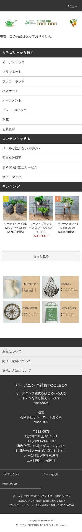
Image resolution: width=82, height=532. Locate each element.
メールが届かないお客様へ (21, 148)
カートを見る (50, 474)
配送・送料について (58, 496)
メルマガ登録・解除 (45, 505)
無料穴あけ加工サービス (19, 167)
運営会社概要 (11, 158)
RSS (62, 505)
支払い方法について (34, 496)
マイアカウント (11, 474)
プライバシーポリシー (19, 505)
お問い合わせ (9, 484)
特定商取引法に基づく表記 (49, 500)
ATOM (70, 505)
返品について (25, 500)
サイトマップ (11, 177)
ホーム (16, 496)
